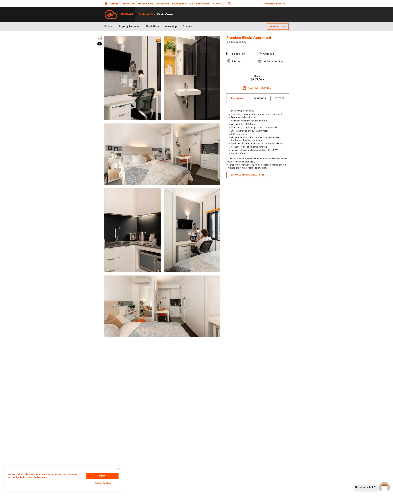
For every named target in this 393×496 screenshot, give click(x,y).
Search (229, 4)
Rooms (108, 26)
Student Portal (275, 3)
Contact (219, 3)
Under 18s (162, 3)
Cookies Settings (103, 483)
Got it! (102, 476)
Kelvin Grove (165, 14)
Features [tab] (237, 98)
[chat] (384, 487)
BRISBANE (129, 3)
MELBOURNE (145, 3)
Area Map (171, 26)
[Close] (118, 469)
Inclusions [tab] (259, 98)
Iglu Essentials (182, 3)
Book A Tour (278, 26)
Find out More (40, 477)
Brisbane (127, 14)
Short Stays (152, 26)
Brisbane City (147, 14)
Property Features (129, 26)
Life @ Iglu (203, 3)
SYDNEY (115, 3)
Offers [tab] (279, 98)
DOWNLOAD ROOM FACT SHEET (248, 175)
